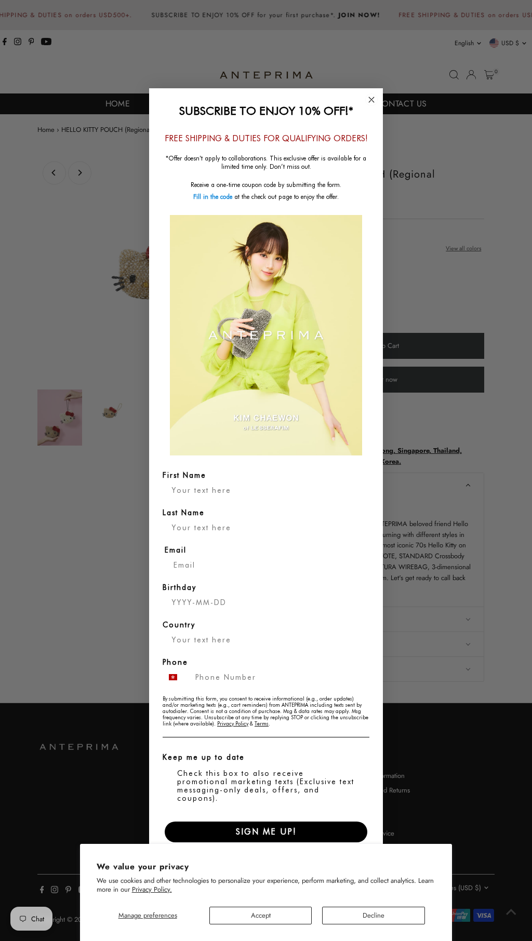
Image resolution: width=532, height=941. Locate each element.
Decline (373, 915)
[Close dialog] (371, 99)
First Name (184, 475)
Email (176, 550)
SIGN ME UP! (266, 832)
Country (179, 625)
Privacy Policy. (152, 889)
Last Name (184, 512)
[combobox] (176, 677)
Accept (261, 915)
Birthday (179, 587)
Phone (175, 662)
